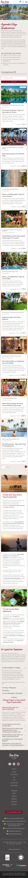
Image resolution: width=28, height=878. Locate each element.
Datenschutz (14, 801)
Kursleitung (14, 796)
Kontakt (14, 771)
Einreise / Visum (14, 782)
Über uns (14, 768)
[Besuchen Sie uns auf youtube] (18, 764)
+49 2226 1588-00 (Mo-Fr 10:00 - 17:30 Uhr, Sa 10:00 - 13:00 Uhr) (14, 843)
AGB (14, 779)
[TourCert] (21, 857)
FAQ (14, 777)
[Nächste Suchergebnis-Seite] (26, 467)
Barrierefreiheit (14, 785)
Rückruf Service (14, 774)
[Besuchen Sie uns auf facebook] (9, 764)
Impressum (14, 804)
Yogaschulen (14, 790)
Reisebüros (14, 798)
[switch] (25, 103)
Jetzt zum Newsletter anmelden (14, 812)
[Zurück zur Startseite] (5, 2)
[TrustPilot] (21, 865)
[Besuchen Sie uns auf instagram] (14, 764)
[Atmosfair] (7, 865)
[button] (26, 2)
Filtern (15, 81)
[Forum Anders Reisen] (7, 857)
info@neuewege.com (14, 849)
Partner (14, 793)
